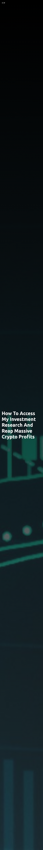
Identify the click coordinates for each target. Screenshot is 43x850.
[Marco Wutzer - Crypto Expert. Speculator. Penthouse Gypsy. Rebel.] (3, 3)
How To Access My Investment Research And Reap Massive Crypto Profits (19, 425)
